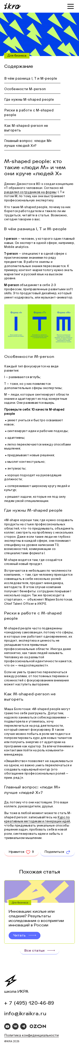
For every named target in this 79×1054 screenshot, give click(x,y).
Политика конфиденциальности (31, 1035)
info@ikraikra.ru (25, 1014)
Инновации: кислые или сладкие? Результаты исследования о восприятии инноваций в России (36, 918)
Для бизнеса (16, 55)
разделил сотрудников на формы (30, 192)
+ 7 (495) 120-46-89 (29, 1003)
